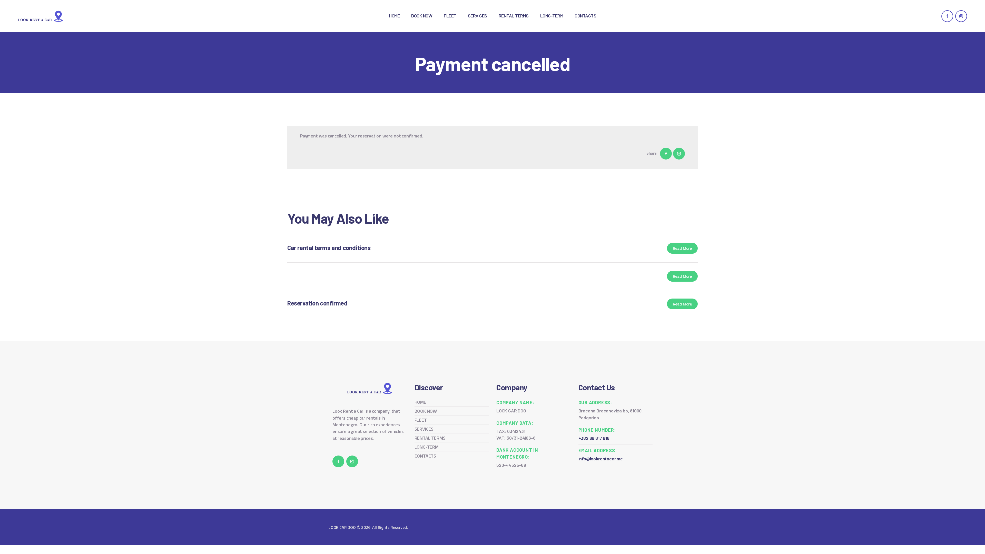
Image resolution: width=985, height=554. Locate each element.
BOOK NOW (426, 411)
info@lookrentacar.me (600, 458)
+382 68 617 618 (593, 438)
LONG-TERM (427, 446)
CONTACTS (425, 455)
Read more (682, 248)
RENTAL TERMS (430, 437)
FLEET (421, 420)
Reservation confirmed (317, 303)
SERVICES (424, 429)
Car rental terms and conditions (329, 247)
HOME (420, 402)
